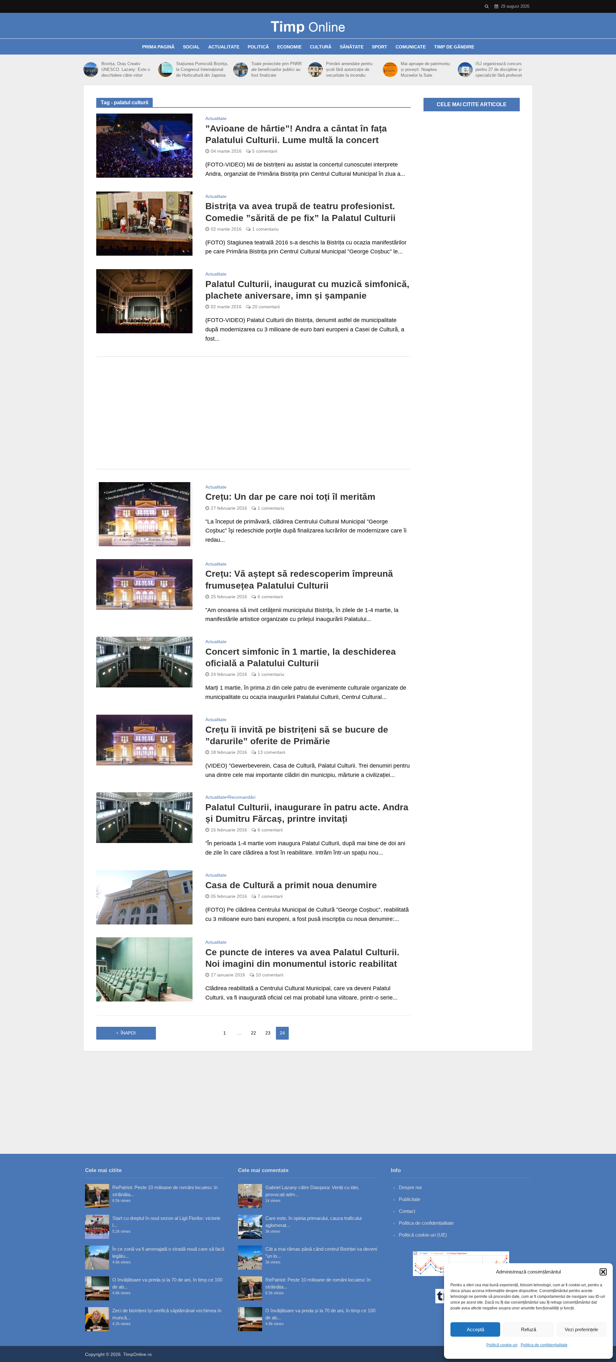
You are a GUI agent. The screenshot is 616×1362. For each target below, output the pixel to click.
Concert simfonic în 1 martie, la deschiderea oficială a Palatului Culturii (300, 657)
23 (267, 1032)
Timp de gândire (454, 46)
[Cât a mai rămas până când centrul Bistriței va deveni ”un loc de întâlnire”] (250, 1258)
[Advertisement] (253, 413)
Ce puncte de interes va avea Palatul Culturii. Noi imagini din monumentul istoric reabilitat (302, 958)
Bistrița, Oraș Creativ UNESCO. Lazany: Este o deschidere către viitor (125, 69)
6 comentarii (270, 596)
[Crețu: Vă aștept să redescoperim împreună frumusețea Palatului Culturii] (144, 584)
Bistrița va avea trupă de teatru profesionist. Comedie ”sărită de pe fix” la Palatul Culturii (300, 212)
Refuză (528, 1329)
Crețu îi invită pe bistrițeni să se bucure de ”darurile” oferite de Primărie (296, 735)
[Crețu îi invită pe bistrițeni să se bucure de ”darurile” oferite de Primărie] (144, 739)
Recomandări (241, 797)
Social (191, 46)
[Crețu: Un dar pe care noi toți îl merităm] (144, 513)
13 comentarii (271, 752)
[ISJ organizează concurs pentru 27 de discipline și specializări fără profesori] (465, 69)
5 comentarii (264, 151)
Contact (407, 1211)
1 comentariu (265, 229)
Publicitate (409, 1199)
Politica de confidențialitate (544, 1345)
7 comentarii (270, 896)
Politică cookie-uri (502, 1345)
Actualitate (223, 46)
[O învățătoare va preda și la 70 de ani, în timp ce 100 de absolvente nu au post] (97, 1288)
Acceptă (475, 1329)
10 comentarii (269, 974)
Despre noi (410, 1187)
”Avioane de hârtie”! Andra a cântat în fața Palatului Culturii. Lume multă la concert (296, 134)
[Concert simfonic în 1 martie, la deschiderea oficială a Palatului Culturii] (144, 662)
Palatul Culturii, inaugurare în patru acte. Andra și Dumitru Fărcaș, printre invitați (306, 813)
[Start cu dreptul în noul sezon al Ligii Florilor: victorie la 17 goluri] (97, 1227)
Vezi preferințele (581, 1329)
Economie (289, 46)
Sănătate (352, 46)
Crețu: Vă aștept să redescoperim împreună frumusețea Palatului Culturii (299, 579)
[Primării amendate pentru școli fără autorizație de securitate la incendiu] (315, 69)
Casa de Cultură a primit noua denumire (291, 885)
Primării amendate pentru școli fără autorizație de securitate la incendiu (349, 69)
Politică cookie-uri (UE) (423, 1235)
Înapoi (128, 1032)
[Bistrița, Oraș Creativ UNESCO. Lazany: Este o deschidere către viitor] (90, 69)
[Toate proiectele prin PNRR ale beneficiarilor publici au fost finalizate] (240, 69)
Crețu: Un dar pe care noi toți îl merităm (290, 497)
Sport (379, 46)
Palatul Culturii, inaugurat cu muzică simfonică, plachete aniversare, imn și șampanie (307, 290)
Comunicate (411, 46)
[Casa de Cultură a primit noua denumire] (144, 897)
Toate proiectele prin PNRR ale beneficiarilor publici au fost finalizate (276, 69)
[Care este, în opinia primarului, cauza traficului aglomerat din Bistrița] (250, 1227)
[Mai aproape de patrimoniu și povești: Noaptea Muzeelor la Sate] (390, 69)
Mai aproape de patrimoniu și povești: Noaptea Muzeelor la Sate (425, 69)
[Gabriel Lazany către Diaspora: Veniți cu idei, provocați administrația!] (250, 1196)
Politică (258, 46)
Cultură (320, 46)
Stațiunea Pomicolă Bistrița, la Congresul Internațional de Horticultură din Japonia (202, 69)
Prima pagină (158, 46)
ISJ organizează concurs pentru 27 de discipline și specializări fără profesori (498, 69)
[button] (603, 1272)
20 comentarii (266, 306)
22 (253, 1032)
